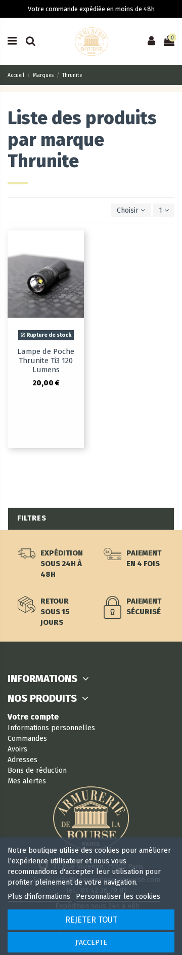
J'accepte (91, 942)
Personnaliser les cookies (118, 896)
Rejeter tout (91, 920)
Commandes (27, 738)
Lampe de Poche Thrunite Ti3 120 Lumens (45, 360)
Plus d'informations (40, 896)
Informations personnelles (51, 728)
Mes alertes (27, 781)
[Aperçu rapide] (76, 245)
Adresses (22, 759)
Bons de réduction (37, 770)
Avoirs (17, 749)
